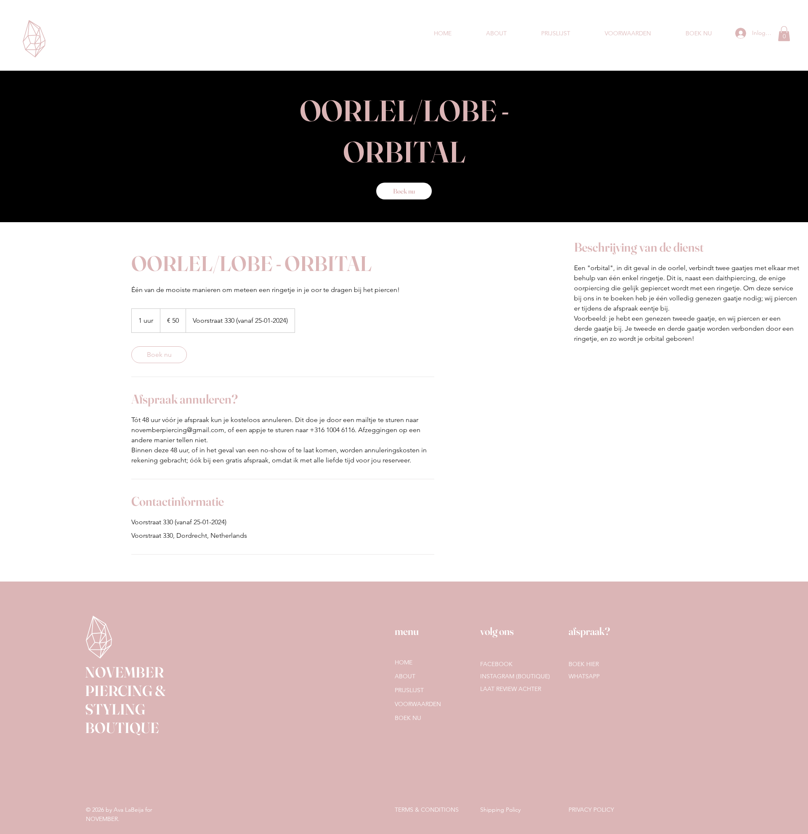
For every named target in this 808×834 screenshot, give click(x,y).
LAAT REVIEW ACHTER (510, 689)
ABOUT (405, 676)
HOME (403, 662)
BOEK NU (408, 718)
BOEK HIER (584, 664)
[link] (404, 191)
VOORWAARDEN (418, 704)
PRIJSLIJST (409, 690)
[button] (784, 33)
